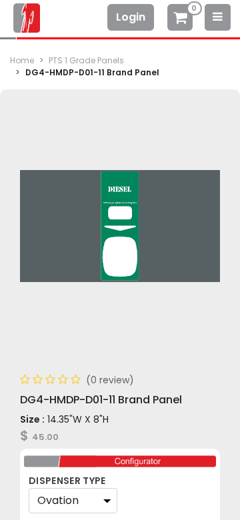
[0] (180, 19)
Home (22, 60)
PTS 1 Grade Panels (86, 60)
